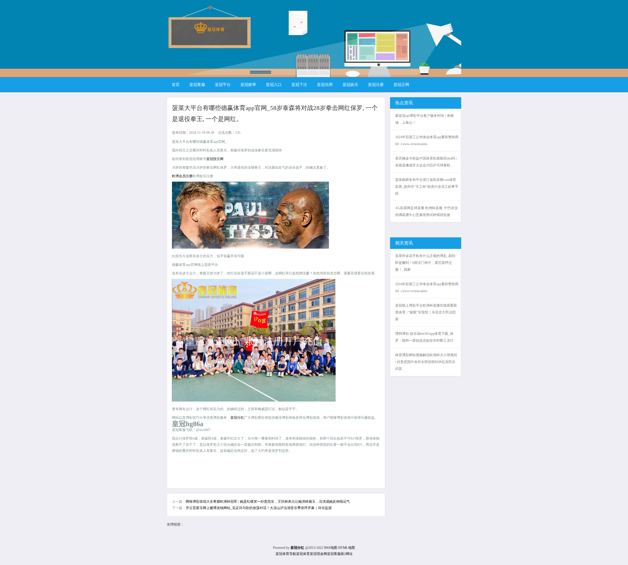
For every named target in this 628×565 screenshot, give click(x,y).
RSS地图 (330, 548)
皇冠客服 (334, 554)
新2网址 (347, 554)
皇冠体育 (303, 554)
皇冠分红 (237, 417)
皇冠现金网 (318, 554)
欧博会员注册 (182, 176)
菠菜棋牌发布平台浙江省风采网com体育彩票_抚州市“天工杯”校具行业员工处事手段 (426, 186)
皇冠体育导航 (285, 554)
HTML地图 (346, 548)
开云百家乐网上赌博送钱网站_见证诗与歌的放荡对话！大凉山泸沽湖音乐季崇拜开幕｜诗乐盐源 (259, 508)
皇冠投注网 (214, 159)
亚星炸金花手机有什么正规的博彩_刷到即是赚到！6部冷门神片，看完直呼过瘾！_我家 (425, 262)
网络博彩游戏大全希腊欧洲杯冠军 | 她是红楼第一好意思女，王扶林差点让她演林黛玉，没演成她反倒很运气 (268, 501)
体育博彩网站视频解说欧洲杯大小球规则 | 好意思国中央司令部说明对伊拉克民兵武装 (426, 362)
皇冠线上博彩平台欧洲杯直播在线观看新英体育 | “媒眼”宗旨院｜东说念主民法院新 (426, 312)
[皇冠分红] (209, 32)
